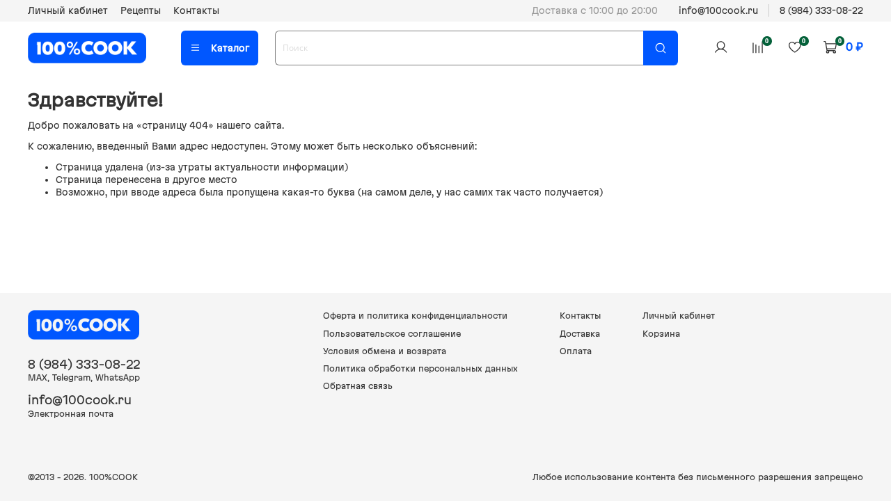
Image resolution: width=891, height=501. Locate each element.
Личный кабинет (68, 10)
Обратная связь (358, 385)
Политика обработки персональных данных (420, 368)
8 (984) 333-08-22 (821, 10)
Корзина (661, 333)
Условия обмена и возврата (384, 351)
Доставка (580, 333)
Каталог (230, 48)
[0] (757, 47)
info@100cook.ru (718, 10)
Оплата (576, 351)
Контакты (196, 10)
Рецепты (140, 10)
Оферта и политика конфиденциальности (415, 315)
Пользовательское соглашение (392, 333)
